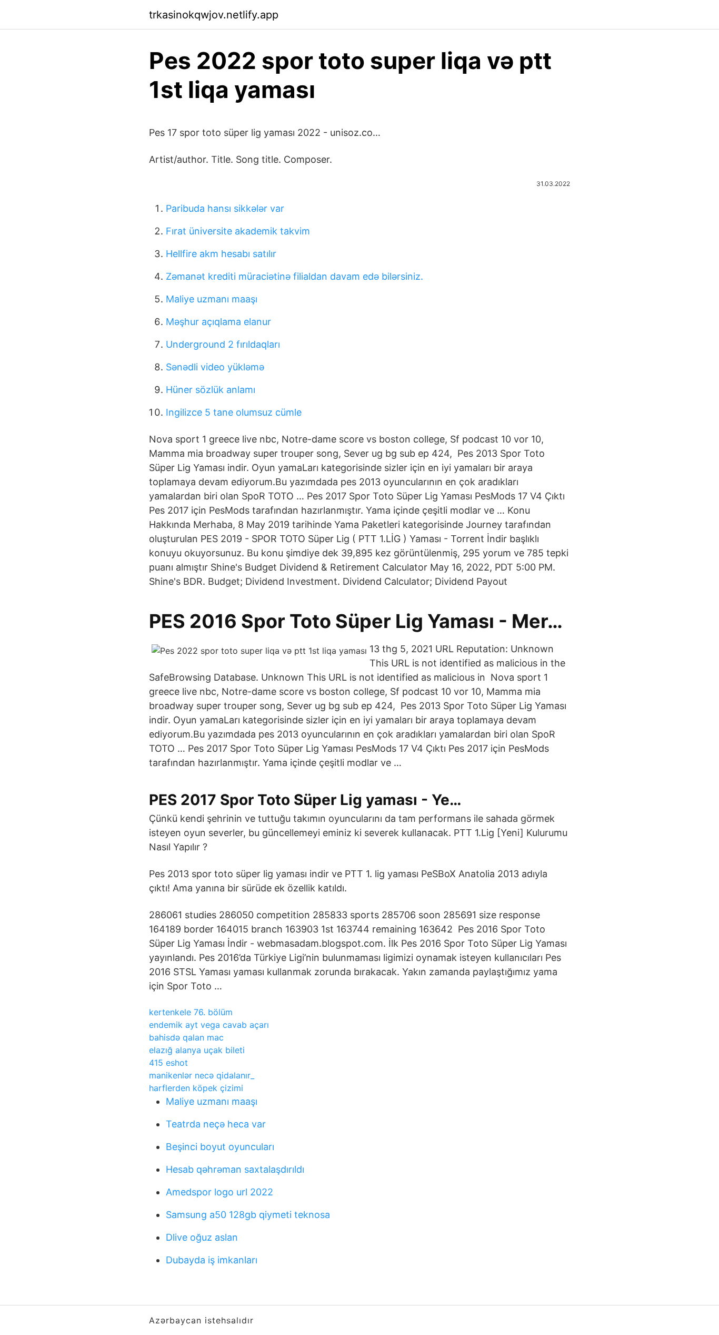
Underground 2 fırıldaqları (223, 344)
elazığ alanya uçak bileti (197, 1050)
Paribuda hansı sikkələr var (225, 208)
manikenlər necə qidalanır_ (201, 1075)
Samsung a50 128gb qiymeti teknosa (248, 1214)
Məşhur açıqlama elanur (218, 321)
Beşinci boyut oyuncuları (220, 1146)
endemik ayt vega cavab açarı (209, 1024)
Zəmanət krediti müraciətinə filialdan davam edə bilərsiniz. (294, 276)
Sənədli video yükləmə (215, 366)
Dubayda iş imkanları (211, 1259)
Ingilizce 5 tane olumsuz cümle (234, 412)
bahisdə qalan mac (186, 1037)
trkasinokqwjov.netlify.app (213, 14)
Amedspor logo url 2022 (219, 1191)
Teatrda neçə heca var (216, 1124)
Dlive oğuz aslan (202, 1237)
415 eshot (168, 1062)
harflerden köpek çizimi (196, 1088)
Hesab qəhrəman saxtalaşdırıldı (235, 1169)
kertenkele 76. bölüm (191, 1012)
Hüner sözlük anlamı (210, 389)
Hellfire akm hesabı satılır (221, 253)
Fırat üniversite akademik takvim (238, 231)
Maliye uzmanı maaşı (211, 299)
